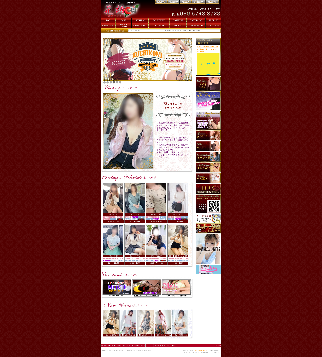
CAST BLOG (149, 345)
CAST (106, 345)
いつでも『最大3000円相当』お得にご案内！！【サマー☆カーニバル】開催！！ (207, 49)
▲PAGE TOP (217, 345)
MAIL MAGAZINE (134, 345)
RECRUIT (142, 345)
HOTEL (164, 345)
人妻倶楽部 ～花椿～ (200, 350)
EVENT (169, 345)
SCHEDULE (117, 345)
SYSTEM (110, 345)
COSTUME (125, 345)
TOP (102, 345)
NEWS (174, 345)
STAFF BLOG (157, 345)
